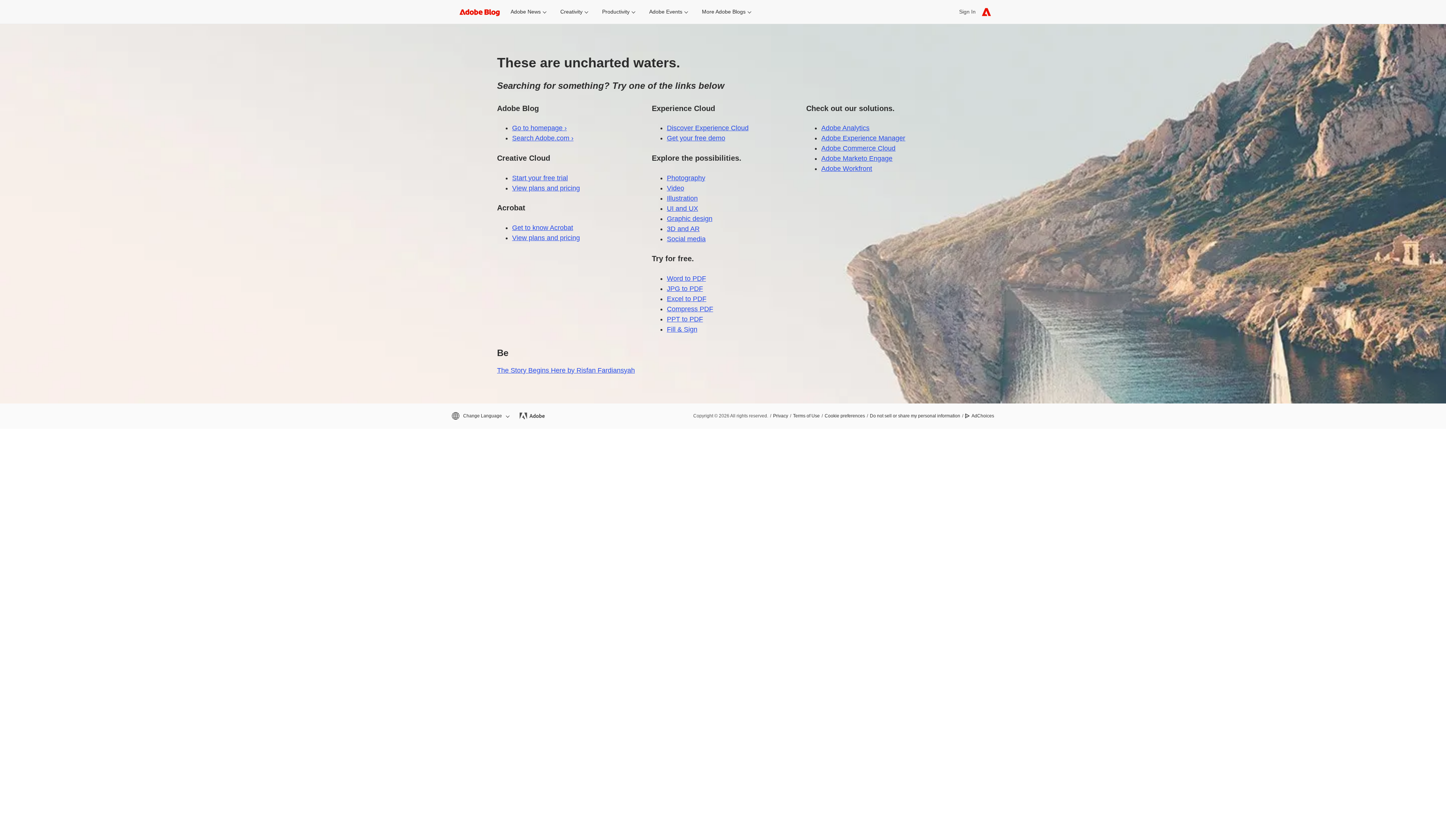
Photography (686, 178)
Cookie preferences (845, 416)
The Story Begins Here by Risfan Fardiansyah (566, 370)
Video (675, 188)
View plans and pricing (546, 188)
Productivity (616, 12)
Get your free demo (696, 138)
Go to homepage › (539, 128)
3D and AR (683, 229)
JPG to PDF (685, 288)
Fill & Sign (682, 329)
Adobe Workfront (846, 168)
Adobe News (526, 12)
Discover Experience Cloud (708, 128)
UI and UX (682, 208)
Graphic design (689, 218)
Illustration (682, 198)
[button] (480, 416)
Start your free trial (540, 178)
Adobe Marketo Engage (856, 158)
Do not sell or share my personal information (915, 416)
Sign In (967, 12)
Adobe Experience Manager (863, 138)
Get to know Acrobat (542, 227)
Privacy (780, 416)
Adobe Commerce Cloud (858, 148)
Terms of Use (806, 416)
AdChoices (983, 416)
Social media (686, 239)
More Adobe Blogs (724, 12)
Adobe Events (665, 12)
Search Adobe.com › (543, 138)
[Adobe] (986, 12)
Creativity (571, 12)
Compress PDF (690, 309)
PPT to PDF (685, 319)
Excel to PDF (686, 299)
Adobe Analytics (845, 128)
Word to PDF (686, 278)
